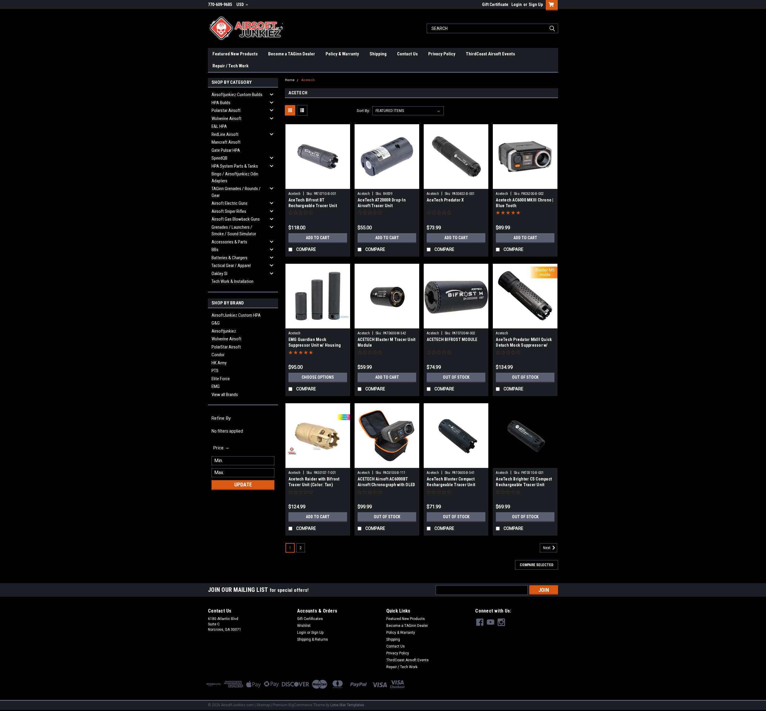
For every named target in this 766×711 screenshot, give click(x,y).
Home (290, 80)
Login (516, 4)
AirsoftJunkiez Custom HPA (236, 315)
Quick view (318, 184)
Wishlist (304, 626)
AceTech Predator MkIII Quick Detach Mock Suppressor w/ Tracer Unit (524, 345)
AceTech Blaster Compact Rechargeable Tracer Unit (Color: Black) (451, 485)
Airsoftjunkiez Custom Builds (237, 94)
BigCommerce (300, 705)
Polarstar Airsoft (226, 110)
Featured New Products (235, 54)
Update (243, 484)
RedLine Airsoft (225, 134)
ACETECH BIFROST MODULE (452, 339)
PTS (215, 370)
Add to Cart (317, 237)
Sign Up (536, 4)
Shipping (378, 54)
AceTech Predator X (445, 200)
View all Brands (225, 394)
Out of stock (456, 377)
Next (547, 548)
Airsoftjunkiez (224, 331)
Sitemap (263, 705)
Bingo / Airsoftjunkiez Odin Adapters (235, 177)
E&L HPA (219, 126)
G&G (216, 323)
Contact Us (407, 54)
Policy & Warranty (342, 54)
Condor (218, 354)
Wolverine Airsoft (226, 118)
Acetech (308, 80)
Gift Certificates (310, 619)
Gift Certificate (495, 4)
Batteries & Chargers (229, 257)
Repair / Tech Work (230, 66)
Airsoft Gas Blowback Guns (236, 219)
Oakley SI (219, 273)
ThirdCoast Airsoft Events (490, 54)
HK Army (219, 363)
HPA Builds (221, 102)
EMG (216, 386)
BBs (215, 249)
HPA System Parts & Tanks (235, 166)
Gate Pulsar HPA (226, 150)
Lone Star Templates (347, 705)
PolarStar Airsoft (226, 347)
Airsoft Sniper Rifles (229, 211)
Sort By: (363, 110)
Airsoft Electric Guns (229, 203)
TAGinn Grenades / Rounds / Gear (236, 192)
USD (240, 4)
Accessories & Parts (229, 242)
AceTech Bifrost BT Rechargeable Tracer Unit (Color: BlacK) (312, 206)
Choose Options (318, 377)
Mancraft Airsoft (226, 142)
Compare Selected (536, 565)
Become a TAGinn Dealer (291, 54)
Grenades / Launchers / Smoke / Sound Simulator (234, 231)
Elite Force (221, 378)
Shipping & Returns (312, 639)
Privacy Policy (441, 54)
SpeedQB (219, 158)
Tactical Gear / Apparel (231, 265)
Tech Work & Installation (232, 281)
